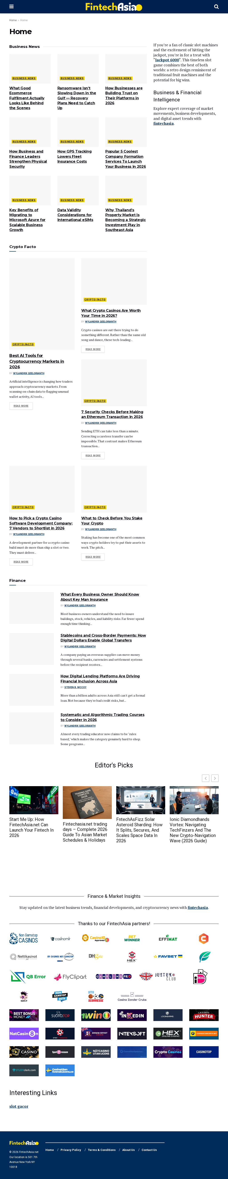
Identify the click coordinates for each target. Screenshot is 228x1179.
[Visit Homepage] (113, 6)
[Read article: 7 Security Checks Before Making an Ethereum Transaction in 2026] (114, 382)
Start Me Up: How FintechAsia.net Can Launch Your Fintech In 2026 (31, 827)
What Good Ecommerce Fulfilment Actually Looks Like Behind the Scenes (27, 98)
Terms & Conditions (102, 1150)
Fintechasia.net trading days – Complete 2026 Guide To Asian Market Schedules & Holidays (85, 832)
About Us (128, 1150)
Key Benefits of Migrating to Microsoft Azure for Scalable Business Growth (27, 220)
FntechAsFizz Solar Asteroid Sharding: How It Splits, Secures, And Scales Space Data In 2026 (139, 830)
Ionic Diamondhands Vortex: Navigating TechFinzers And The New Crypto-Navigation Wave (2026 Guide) (193, 830)
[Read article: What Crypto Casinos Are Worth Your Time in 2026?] (114, 281)
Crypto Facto (23, 344)
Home (13, 20)
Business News (24, 78)
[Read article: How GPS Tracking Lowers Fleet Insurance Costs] (78, 132)
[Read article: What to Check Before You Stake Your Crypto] (114, 489)
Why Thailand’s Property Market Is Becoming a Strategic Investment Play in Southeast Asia (125, 220)
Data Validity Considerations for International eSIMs (75, 215)
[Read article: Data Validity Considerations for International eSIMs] (78, 190)
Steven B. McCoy (75, 687)
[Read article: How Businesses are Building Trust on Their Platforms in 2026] (126, 69)
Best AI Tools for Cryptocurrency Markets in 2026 (36, 361)
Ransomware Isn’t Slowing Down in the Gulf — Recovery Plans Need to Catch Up (76, 98)
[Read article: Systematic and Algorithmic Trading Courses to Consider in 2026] (31, 728)
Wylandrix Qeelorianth (28, 373)
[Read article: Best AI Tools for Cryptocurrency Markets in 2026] (42, 304)
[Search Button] (216, 6)
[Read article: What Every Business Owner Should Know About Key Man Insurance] (31, 608)
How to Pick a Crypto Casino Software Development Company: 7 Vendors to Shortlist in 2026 (41, 523)
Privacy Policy (71, 1150)
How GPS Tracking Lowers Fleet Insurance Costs (74, 156)
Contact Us (149, 1150)
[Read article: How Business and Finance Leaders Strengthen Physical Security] (30, 132)
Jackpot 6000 (167, 59)
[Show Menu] (11, 6)
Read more (23, 405)
